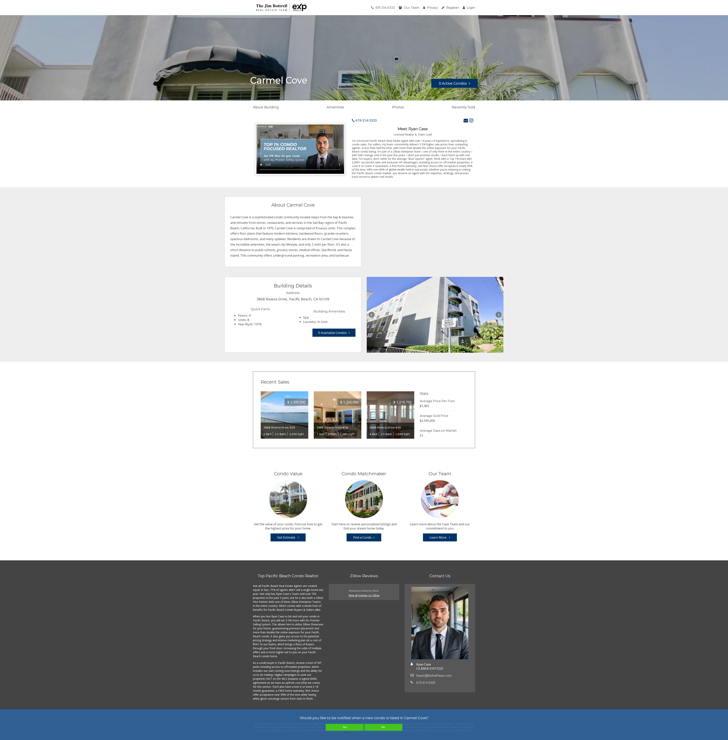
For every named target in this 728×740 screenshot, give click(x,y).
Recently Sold (463, 107)
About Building (266, 107)
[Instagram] (471, 120)
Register (452, 7)
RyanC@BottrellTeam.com (434, 675)
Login (471, 7)
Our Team (411, 7)
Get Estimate (286, 537)
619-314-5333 (385, 7)
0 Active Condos (453, 83)
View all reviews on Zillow (364, 595)
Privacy (432, 7)
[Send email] (466, 120)
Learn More (438, 537)
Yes (345, 727)
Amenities (335, 107)
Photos (398, 107)
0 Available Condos (332, 332)
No (383, 727)
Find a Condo (362, 537)
